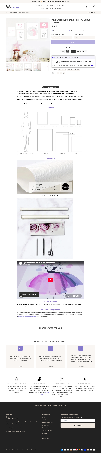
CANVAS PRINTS (61, 5)
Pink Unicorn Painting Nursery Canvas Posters (19, 12)
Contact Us (45, 438)
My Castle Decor (17, 449)
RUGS (54, 8)
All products (62, 69)
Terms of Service (47, 430)
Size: (57, 34)
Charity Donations (47, 422)
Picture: (78, 34)
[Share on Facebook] (91, 12)
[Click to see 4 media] (37, 67)
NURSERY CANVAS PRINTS (73, 69)
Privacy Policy (46, 425)
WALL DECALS (50, 5)
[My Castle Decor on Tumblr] (61, 405)
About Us (45, 420)
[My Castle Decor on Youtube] (63, 405)
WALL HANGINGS (45, 8)
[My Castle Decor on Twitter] (54, 405)
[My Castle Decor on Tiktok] (65, 405)
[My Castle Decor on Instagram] (59, 405)
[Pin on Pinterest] (92, 12)
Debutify (38, 449)
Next (47, 40)
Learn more (87, 65)
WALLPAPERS (40, 5)
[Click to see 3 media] (28, 67)
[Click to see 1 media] (10, 67)
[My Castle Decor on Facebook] (56, 405)
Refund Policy (46, 428)
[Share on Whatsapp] (94, 12)
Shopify (29, 449)
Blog (43, 417)
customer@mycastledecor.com (27, 316)
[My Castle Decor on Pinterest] (57, 405)
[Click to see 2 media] (19, 67)
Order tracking (46, 436)
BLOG (59, 8)
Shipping (44, 433)
